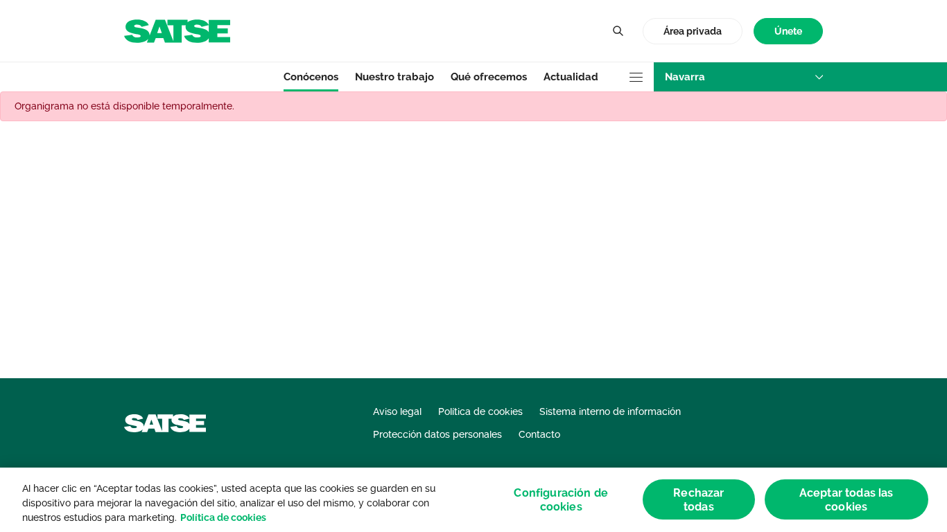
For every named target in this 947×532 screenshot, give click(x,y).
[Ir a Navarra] (177, 30)
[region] (473, 500)
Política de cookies (223, 517)
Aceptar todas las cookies (846, 499)
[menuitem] (788, 31)
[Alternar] (618, 31)
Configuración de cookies (561, 499)
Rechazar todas (698, 499)
